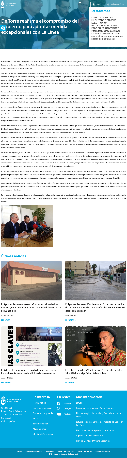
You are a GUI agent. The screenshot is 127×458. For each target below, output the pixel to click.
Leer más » (6, 320)
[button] (3, 28)
